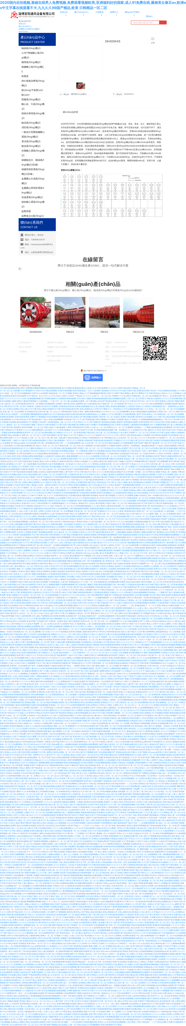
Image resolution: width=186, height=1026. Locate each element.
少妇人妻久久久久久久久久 (51, 783)
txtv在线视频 (60, 498)
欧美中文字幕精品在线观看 (27, 537)
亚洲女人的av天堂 (87, 666)
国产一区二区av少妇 (60, 540)
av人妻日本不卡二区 (51, 755)
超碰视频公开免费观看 (29, 673)
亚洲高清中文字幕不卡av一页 (116, 770)
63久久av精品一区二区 (172, 663)
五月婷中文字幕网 (100, 409)
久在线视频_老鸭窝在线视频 (43, 498)
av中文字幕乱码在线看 (143, 710)
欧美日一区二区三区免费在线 (47, 849)
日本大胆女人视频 (84, 398)
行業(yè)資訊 (82, 347)
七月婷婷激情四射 (103, 660)
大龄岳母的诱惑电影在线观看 (50, 728)
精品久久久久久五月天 (140, 464)
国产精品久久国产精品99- (84, 600)
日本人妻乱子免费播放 (40, 616)
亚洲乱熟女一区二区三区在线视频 (145, 396)
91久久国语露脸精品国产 (165, 480)
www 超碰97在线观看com (67, 687)
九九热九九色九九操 (45, 613)
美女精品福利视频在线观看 (92, 760)
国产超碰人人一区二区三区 (125, 577)
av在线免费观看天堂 (68, 849)
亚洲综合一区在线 (157, 776)
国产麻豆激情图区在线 (148, 456)
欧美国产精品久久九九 (164, 516)
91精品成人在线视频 (125, 763)
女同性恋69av (15, 503)
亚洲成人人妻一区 (131, 459)
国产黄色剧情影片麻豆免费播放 (95, 419)
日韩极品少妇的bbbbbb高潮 (84, 563)
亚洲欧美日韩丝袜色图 (129, 718)
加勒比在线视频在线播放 (153, 765)
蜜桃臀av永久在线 (42, 632)
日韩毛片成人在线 (41, 566)
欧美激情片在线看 (44, 697)
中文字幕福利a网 (51, 765)
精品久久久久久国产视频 (87, 422)
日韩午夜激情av (161, 401)
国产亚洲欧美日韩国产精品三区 (65, 514)
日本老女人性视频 (24, 532)
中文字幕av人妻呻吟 (58, 579)
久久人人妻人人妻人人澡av (143, 608)
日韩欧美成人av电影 (105, 768)
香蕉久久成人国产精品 (45, 490)
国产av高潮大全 (52, 461)
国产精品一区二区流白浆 (41, 797)
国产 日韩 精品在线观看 (83, 616)
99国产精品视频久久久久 (21, 561)
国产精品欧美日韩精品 (64, 713)
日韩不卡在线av (159, 624)
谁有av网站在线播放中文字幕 (48, 409)
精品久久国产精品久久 (129, 632)
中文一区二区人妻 (62, 401)
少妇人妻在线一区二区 (8, 404)
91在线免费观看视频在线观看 (105, 763)
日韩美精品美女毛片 (122, 571)
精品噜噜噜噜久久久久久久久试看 (164, 642)
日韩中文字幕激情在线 (145, 852)
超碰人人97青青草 (27, 713)
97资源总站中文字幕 (117, 524)
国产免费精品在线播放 (147, 773)
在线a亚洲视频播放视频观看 (172, 563)
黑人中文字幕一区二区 (138, 448)
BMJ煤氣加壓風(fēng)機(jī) (33, 83)
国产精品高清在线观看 (98, 537)
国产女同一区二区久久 (23, 480)
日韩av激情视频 (148, 490)
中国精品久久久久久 (121, 440)
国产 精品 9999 (141, 684)
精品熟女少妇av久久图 (168, 621)
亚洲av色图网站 (76, 404)
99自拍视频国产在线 (171, 734)
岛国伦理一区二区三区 (63, 506)
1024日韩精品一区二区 (15, 553)
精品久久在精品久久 (132, 419)
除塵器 (25, 76)
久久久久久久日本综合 (35, 493)
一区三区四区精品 (60, 773)
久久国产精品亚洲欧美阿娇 (92, 480)
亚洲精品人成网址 (26, 679)
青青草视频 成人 (70, 569)
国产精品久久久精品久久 (167, 558)
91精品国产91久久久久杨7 (43, 506)
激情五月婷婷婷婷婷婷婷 (120, 660)
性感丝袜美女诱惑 (45, 563)
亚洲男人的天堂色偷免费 (98, 459)
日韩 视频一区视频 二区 (135, 472)
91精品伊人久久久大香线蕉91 (121, 592)
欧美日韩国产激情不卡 (82, 611)
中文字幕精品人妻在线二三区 (106, 742)
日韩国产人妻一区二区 (86, 448)
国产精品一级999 (171, 527)
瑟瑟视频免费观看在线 (139, 550)
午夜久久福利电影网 (23, 616)
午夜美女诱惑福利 (119, 639)
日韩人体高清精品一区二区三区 (85, 639)
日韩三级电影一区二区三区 (159, 571)
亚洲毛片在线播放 (43, 556)
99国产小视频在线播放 (39, 676)
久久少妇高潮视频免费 (47, 749)
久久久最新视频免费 (117, 597)
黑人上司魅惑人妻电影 (105, 474)
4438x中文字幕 (93, 603)
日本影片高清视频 (65, 390)
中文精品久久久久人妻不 (104, 600)
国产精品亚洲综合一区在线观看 (98, 681)
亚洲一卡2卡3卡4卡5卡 (44, 684)
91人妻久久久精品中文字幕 (98, 634)
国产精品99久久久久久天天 (164, 629)
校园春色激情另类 (157, 681)
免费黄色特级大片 (118, 820)
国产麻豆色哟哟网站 (147, 632)
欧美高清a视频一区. (126, 891)
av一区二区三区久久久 (104, 652)
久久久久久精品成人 (21, 438)
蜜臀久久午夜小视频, (174, 624)
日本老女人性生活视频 (13, 757)
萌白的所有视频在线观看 (174, 681)
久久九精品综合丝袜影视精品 (41, 726)
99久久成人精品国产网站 (100, 406)
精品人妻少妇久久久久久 (30, 815)
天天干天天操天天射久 (120, 797)
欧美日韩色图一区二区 (119, 506)
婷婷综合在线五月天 (9, 461)
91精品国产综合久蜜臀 (20, 668)
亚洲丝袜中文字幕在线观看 (91, 731)
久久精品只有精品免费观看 (165, 446)
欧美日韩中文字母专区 (96, 632)
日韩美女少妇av (124, 514)
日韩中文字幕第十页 (38, 495)
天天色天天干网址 (65, 485)
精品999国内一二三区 (67, 652)
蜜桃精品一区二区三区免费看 (132, 668)
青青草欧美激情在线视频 (55, 668)
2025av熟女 (32, 650)
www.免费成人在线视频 (71, 658)
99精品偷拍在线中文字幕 (137, 503)
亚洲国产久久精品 (110, 802)
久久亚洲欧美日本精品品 (30, 760)
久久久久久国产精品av (67, 453)
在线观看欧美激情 (48, 815)
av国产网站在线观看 (131, 558)
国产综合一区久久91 (146, 401)
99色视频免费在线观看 (131, 485)
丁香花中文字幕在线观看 (45, 425)
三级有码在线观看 (104, 778)
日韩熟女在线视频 (145, 540)
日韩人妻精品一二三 (176, 705)
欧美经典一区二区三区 (61, 857)
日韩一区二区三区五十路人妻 (41, 438)
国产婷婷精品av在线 (115, 647)
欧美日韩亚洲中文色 (128, 708)
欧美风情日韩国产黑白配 (62, 639)
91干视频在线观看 (114, 446)
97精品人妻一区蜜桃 (169, 472)
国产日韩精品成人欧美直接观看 (121, 595)
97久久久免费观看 (7, 867)
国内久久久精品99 (134, 537)
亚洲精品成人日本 (144, 666)
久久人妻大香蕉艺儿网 (100, 506)
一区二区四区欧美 (46, 708)
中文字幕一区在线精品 (71, 731)
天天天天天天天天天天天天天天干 (162, 493)
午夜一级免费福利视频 (117, 537)
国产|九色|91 (170, 597)
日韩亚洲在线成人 (69, 521)
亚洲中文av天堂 (160, 569)
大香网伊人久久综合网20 (121, 396)
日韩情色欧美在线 (113, 632)
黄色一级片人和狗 (88, 820)
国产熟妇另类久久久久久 (62, 742)
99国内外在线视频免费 (159, 723)
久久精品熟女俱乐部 (90, 608)
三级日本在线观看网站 (57, 734)
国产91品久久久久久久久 (134, 404)
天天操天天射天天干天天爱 (85, 799)
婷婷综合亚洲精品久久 (8, 464)
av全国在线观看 (138, 548)
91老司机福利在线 (28, 742)
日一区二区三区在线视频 (14, 658)
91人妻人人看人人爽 (173, 794)
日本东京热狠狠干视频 (78, 721)
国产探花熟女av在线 (43, 645)
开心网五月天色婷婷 (53, 493)
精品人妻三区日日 (137, 440)
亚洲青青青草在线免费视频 (140, 831)
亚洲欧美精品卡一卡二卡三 (145, 605)
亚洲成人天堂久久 (153, 634)
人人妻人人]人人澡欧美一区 (100, 469)
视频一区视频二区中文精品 (23, 700)
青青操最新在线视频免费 (174, 548)
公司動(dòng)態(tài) (85, 342)
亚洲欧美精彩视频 (96, 508)
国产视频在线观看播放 (37, 574)
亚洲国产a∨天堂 (53, 519)
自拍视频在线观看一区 (79, 401)
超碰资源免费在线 (135, 409)
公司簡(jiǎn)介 (25, 342)
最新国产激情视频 (175, 647)
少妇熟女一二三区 (127, 605)
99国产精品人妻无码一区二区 (161, 584)
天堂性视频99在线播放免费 (147, 501)
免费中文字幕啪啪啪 (38, 417)
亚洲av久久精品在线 (158, 613)
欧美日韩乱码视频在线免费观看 (167, 535)
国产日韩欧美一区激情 (31, 406)
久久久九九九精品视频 (127, 501)
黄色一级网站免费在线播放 (89, 411)
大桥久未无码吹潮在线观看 (20, 603)
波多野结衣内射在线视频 (173, 765)
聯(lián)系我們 (25, 347)
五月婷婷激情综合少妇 (100, 794)
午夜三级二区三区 (16, 783)
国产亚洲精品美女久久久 (74, 582)
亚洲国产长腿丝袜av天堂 (170, 519)
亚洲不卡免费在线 (86, 679)
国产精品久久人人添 (145, 873)
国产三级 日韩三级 (64, 736)
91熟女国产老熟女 (28, 849)
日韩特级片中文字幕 (59, 846)
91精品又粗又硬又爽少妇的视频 (35, 582)
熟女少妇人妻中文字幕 (28, 828)
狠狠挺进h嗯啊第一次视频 (72, 802)
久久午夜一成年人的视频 (49, 873)
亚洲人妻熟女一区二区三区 (21, 844)
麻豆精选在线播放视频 (57, 561)
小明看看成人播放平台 (87, 451)
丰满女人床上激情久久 (20, 495)
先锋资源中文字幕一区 (22, 810)
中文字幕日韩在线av (153, 393)
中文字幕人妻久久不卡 (154, 812)
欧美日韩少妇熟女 (72, 417)
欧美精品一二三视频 (142, 427)
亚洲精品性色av (137, 844)
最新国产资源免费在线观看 (127, 422)
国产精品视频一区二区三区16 (174, 459)
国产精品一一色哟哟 (71, 666)
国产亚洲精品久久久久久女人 (105, 511)
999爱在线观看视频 (78, 857)
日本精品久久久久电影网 (83, 524)
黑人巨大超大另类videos (160, 804)
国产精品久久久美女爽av (167, 728)
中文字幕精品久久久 (38, 459)
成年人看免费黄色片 (32, 587)
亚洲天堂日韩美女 (24, 498)
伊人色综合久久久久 (67, 595)
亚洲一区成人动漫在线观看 (18, 676)
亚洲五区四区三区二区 (49, 600)
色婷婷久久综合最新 (122, 566)
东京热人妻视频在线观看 (175, 742)
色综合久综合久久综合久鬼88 (150, 459)
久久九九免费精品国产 (62, 681)
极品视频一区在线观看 (64, 524)
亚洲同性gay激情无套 (142, 742)
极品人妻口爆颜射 (55, 731)
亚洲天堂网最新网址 (29, 652)
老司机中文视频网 (84, 453)
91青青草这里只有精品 (57, 529)
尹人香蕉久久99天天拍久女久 (145, 676)
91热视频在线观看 (170, 404)
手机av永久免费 (48, 524)
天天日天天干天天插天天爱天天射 (123, 390)
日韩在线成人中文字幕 (105, 482)
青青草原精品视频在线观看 (100, 710)
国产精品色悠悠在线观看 (22, 472)
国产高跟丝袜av (93, 613)
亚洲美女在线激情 (113, 624)
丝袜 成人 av (157, 666)
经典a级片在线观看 (153, 747)
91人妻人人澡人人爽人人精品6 (64, 645)
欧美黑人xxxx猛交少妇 (167, 501)
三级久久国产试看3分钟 (157, 679)
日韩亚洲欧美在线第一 (103, 587)
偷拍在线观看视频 (22, 705)
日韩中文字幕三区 (133, 574)
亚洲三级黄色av (74, 700)
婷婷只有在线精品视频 (102, 752)
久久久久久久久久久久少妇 (15, 398)
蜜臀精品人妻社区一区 (77, 613)
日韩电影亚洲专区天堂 (99, 558)
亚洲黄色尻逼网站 (7, 417)
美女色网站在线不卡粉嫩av (87, 425)
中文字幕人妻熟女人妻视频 (81, 590)
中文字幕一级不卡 (147, 553)
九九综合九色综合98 (152, 844)
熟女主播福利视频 (84, 770)
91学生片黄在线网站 (30, 474)
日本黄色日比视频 (153, 472)
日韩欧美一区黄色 (146, 739)
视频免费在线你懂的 (90, 495)
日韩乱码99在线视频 (47, 537)
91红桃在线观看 (99, 446)
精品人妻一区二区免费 (11, 556)
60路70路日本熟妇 (148, 637)
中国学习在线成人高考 (87, 697)
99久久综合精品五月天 (97, 485)
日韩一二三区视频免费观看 (69, 443)
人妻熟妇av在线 (36, 485)
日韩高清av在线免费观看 (128, 739)
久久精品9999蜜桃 (85, 629)
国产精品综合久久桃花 (13, 558)
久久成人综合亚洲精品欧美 (164, 721)
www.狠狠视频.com (62, 823)
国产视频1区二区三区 (128, 666)
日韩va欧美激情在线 (88, 579)
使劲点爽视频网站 (140, 592)
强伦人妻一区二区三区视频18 (166, 859)
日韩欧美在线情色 (160, 763)
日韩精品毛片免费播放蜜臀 (38, 763)
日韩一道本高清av (121, 430)
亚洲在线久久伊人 (29, 503)
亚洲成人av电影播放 (167, 781)
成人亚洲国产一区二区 (165, 637)
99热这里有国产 (67, 469)
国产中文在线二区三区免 (97, 721)
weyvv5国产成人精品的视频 (164, 417)
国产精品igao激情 (18, 443)
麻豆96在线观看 (19, 396)
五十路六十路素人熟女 (123, 482)
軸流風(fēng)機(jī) (31, 122)
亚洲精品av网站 (134, 490)
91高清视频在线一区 (60, 464)
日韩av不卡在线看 (104, 687)
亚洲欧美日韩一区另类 (70, 739)
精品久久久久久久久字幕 (27, 618)
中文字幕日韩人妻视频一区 (94, 833)
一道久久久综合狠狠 (168, 508)
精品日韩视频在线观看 (117, 398)
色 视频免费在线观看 (30, 514)
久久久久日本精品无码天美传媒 (53, 760)
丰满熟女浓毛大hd (129, 603)
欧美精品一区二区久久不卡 (59, 705)
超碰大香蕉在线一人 (131, 728)
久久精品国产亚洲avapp (135, 747)
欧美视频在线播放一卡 (69, 451)
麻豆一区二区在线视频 (101, 749)
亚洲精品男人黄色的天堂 (47, 501)
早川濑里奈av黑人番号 (153, 715)
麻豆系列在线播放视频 (168, 448)
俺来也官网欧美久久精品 (158, 600)
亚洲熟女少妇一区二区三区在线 (155, 647)
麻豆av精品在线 (32, 548)
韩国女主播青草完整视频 (26, 401)
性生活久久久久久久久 (126, 781)
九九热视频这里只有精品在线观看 (67, 684)
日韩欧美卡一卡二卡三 (77, 597)
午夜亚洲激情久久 (62, 490)
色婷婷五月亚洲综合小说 (120, 749)
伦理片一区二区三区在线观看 (173, 747)
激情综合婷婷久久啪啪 (133, 647)
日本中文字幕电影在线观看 (36, 734)
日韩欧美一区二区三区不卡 (111, 849)
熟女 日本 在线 (139, 579)
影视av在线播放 (81, 461)
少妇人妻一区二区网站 (30, 776)
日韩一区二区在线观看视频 (47, 595)
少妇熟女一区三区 (29, 595)
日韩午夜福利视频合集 (80, 537)
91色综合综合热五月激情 (24, 477)
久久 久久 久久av (14, 728)
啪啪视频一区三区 (62, 618)
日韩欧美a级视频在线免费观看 (28, 626)
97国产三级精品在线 (71, 474)
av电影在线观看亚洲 (8, 508)
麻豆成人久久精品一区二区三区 (166, 616)
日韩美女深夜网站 (42, 571)
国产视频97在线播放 (32, 888)
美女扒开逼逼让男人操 (161, 828)
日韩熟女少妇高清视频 (100, 839)
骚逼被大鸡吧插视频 (142, 723)
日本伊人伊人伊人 (73, 498)
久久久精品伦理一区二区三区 (172, 590)
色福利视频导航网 (81, 469)
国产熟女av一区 (165, 396)
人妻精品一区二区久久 (169, 529)
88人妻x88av (73, 679)
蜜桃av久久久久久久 (87, 435)
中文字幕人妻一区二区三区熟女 (40, 590)
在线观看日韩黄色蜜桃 (67, 398)
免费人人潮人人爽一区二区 (119, 556)
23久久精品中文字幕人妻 (50, 482)
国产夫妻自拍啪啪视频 (37, 859)
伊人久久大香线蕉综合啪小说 (152, 820)
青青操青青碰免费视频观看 (18, 694)
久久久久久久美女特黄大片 (147, 438)
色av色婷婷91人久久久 (160, 398)
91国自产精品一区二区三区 (115, 503)
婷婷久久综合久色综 (32, 658)
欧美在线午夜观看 (66, 600)
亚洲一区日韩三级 (69, 587)
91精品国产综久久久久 (73, 419)
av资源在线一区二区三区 (38, 521)
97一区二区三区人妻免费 (9, 390)
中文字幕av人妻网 (81, 655)
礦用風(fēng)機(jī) (31, 62)
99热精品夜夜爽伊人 (40, 440)
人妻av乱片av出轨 (37, 668)
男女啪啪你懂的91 (55, 480)
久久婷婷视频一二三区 (45, 401)
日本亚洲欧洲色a (176, 398)
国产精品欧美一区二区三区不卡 (161, 443)
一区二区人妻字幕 (66, 841)
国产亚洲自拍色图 (154, 825)
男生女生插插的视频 (30, 629)
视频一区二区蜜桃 (24, 569)
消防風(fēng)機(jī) (31, 127)
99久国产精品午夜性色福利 (160, 595)
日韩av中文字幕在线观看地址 (124, 587)
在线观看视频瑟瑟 (164, 466)
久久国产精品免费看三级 (49, 435)
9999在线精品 (177, 466)
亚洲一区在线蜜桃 (121, 652)
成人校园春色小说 (79, 553)
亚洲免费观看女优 (145, 702)
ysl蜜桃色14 (53, 841)
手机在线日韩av (21, 608)
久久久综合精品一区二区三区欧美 (165, 791)
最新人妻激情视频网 (69, 456)
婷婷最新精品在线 (88, 658)
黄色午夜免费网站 (70, 783)
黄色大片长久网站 (19, 650)
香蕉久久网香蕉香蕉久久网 (112, 807)
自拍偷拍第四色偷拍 (171, 849)
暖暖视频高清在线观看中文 (40, 414)
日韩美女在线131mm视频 (114, 508)
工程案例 (23, 351)
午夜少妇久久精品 (129, 618)
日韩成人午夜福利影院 (153, 406)
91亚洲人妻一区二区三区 (110, 456)
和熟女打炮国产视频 (26, 571)
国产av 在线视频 (165, 778)
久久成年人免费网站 (23, 550)
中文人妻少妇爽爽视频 (153, 404)
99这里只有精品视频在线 (40, 634)
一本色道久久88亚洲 (170, 726)
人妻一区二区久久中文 (68, 422)
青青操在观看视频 (82, 406)
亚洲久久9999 (67, 396)
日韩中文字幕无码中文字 (74, 880)
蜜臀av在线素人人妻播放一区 (107, 700)
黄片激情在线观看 (112, 443)
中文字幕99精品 (106, 438)
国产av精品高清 (90, 404)
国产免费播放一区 (17, 671)
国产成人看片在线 (40, 545)
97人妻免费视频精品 (175, 679)
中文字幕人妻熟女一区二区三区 (126, 854)
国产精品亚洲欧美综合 (101, 532)
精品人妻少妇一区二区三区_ (112, 773)
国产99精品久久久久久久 (67, 768)
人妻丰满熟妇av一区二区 (23, 566)
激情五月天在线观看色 (82, 841)
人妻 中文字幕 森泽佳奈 (24, 684)
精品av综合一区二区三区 (106, 516)
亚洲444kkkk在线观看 (66, 550)
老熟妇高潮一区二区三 (132, 799)
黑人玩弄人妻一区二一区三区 (106, 514)
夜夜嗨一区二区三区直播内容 (164, 566)
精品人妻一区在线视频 (176, 815)
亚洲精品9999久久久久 (145, 692)
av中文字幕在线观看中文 (114, 786)
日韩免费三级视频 (159, 482)
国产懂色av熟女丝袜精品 (86, 765)
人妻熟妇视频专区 (88, 888)
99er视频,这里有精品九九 (93, 689)
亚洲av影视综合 (86, 409)
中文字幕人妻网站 (45, 752)
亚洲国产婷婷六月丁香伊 (85, 516)
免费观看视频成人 (59, 503)
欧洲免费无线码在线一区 (28, 404)
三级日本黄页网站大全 (11, 584)
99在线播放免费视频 (19, 521)
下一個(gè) (117, 94)
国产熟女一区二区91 (135, 639)
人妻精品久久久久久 (94, 540)
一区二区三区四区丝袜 (135, 469)
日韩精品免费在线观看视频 (31, 456)
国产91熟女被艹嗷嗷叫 (84, 584)
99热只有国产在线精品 (150, 508)
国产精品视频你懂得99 (133, 542)
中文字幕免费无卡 (27, 390)
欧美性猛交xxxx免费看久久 (56, 527)
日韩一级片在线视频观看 (91, 561)
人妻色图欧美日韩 (51, 443)
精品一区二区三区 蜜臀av (95, 880)
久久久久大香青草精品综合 (166, 487)
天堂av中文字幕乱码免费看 (46, 390)
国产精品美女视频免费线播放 (71, 875)
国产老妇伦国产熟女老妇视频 (49, 466)
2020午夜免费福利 (132, 786)
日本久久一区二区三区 (162, 708)
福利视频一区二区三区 (106, 626)
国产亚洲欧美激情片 (49, 398)
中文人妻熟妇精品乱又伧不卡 (133, 731)
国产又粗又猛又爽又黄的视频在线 (84, 692)
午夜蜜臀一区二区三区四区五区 (44, 624)
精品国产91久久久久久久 (105, 435)
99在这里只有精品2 (152, 440)
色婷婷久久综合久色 (84, 519)
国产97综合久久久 (132, 839)
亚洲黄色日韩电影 (157, 660)
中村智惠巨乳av (87, 642)
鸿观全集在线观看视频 (102, 584)
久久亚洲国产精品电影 (100, 390)
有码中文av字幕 (170, 561)
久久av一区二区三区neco (50, 776)
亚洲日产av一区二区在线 (66, 749)
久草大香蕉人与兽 (143, 804)
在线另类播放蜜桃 (81, 713)
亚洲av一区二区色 (169, 825)
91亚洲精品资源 (75, 495)
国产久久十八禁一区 (174, 482)
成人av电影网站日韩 (92, 773)
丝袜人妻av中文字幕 (28, 409)
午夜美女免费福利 (92, 870)
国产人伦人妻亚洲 (104, 548)
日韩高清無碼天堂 (17, 702)
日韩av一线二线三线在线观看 (19, 721)
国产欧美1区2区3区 (15, 862)
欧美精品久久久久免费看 (155, 770)
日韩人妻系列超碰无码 (152, 802)
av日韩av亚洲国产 (121, 448)
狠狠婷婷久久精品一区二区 (18, 820)
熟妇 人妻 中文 (98, 770)
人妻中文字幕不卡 (91, 878)
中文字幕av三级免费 (107, 878)
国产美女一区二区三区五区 (88, 487)
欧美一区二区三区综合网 (150, 524)
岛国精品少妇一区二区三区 (15, 519)
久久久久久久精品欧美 (52, 802)
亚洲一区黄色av (116, 736)
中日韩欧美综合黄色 (147, 545)
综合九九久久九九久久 (173, 495)
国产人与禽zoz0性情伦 (149, 621)
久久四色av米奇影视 (163, 453)
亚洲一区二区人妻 (101, 524)
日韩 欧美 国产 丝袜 (138, 451)
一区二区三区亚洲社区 (104, 448)
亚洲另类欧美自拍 (72, 676)
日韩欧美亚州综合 (171, 626)
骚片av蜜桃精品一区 (112, 708)
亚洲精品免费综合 (28, 556)
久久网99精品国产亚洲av (68, 411)
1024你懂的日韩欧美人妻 (110, 718)
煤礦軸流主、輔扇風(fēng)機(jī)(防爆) (33, 162)
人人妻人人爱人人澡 (50, 487)
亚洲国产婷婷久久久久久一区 (21, 807)
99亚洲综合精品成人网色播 (144, 474)
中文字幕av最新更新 (145, 577)
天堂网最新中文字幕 (14, 453)
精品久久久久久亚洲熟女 (171, 393)
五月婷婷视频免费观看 (61, 477)
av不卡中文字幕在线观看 (84, 828)
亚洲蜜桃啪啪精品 (127, 700)
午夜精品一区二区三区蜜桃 (95, 490)
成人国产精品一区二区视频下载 (120, 723)
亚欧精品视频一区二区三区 (35, 702)
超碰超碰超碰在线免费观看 (161, 427)
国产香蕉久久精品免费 (56, 642)
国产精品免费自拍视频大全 (88, 569)
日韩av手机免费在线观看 (75, 718)
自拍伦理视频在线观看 (55, 417)
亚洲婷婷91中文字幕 (50, 883)
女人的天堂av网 (21, 857)
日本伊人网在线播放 (158, 645)
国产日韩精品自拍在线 (121, 752)
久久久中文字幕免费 (17, 734)
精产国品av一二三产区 (79, 825)
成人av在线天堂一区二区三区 (124, 438)
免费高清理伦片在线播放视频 (161, 650)
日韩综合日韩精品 (107, 566)
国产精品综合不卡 (12, 713)
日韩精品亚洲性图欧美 (138, 687)
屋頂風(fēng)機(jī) (31, 141)
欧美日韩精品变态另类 (70, 409)
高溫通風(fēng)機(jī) (32, 197)
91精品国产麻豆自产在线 (65, 660)
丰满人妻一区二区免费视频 (62, 511)
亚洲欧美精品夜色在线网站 (95, 529)
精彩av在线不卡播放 (67, 765)
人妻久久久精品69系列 (77, 804)
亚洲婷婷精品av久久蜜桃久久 (97, 414)
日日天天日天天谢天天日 (170, 634)
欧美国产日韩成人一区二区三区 (123, 655)
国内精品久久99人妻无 (119, 432)
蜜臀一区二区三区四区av (9, 708)
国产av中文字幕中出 (88, 474)
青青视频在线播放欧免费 (37, 731)
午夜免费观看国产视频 (99, 595)
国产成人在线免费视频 (85, 587)
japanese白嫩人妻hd (93, 542)
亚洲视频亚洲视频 (171, 697)
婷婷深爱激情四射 (15, 563)
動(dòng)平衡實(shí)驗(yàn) (32, 92)
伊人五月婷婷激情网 (131, 673)
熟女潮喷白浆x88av (46, 618)
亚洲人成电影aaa (18, 527)
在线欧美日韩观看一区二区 (30, 469)
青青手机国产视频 (141, 443)
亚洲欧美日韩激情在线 (116, 529)
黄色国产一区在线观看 (20, 414)
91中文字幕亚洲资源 (141, 590)
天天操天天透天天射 (78, 603)
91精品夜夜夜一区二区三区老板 (74, 831)
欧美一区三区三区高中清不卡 (119, 464)
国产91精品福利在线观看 (86, 493)
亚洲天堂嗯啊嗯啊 (63, 537)
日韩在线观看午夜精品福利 (149, 519)
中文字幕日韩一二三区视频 (72, 833)
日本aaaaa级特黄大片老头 (31, 584)
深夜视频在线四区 (104, 451)
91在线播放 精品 (14, 474)
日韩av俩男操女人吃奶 (54, 569)
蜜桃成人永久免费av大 (129, 658)
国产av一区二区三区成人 (161, 655)
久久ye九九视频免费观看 (32, 430)
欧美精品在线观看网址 (154, 477)
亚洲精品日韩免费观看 (154, 469)
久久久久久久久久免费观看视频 (15, 859)
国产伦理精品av (169, 666)
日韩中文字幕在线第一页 (135, 597)
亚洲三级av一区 (157, 556)
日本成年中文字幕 (86, 430)
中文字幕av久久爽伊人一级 (86, 626)
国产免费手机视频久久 (30, 873)
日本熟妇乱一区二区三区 (41, 721)
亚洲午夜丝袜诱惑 (22, 417)
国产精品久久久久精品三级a (25, 747)
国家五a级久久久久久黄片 (156, 671)
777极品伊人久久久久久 (83, 396)
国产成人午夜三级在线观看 (159, 521)
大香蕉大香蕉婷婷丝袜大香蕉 (77, 427)
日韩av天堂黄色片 (7, 684)
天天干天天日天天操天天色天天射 (125, 519)
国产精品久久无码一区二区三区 (45, 446)
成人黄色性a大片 (15, 466)
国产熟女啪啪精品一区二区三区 (165, 702)
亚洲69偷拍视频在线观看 (90, 574)
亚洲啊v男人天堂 (173, 671)
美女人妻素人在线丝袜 (106, 852)
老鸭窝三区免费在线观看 (112, 728)
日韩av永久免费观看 (84, 446)
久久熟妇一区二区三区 (153, 639)
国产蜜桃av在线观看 (170, 783)
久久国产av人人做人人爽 (57, 542)
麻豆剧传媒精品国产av (155, 597)
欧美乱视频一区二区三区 (106, 466)
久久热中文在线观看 (112, 480)
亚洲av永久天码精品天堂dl (152, 537)
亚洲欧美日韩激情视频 (174, 485)
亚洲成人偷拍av (79, 393)
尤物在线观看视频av (91, 854)
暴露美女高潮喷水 (32, 671)
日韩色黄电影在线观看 (147, 466)
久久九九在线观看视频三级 (150, 658)
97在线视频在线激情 (18, 540)
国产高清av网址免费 (150, 799)
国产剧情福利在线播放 (107, 422)
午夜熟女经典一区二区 (66, 446)
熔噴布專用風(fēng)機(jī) (33, 115)
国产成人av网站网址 (175, 425)
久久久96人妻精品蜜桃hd (129, 621)
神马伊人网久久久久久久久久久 (122, 642)
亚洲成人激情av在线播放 (127, 873)
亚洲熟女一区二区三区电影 (122, 579)
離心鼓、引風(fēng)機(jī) (33, 106)
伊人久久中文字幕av (53, 396)
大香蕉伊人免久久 (59, 886)
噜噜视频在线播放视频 (92, 875)
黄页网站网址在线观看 (142, 482)
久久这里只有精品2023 (134, 833)
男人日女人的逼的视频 (146, 587)
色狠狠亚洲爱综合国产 (47, 629)
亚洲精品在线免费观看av (24, 645)
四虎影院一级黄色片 (44, 742)
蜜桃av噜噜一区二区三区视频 (107, 666)
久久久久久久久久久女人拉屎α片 (38, 553)
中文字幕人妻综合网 (39, 535)
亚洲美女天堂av (127, 645)
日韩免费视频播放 (167, 833)
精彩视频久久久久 (52, 865)
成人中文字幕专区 (130, 401)
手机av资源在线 (58, 718)
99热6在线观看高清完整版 (110, 645)
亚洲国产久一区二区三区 (138, 432)
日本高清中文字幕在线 (111, 875)
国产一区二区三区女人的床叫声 (39, 540)
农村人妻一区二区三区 (45, 794)
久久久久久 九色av (167, 668)
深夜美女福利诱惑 (65, 611)
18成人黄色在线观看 (140, 815)
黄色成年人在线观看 (108, 569)
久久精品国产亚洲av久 (134, 406)
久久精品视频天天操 (112, 760)
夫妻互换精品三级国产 (83, 818)
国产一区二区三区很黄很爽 (127, 545)
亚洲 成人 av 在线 (20, 574)
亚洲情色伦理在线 (111, 757)
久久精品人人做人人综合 (37, 781)
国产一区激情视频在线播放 (121, 532)
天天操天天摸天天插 (12, 456)
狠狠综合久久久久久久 (70, 574)
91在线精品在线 (31, 411)
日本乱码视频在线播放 (138, 679)
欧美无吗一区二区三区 (31, 432)
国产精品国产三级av (48, 687)
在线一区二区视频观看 (30, 611)
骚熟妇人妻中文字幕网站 (134, 393)
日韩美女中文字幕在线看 (138, 663)
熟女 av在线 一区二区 (108, 776)
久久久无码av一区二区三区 (153, 409)
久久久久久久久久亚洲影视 (88, 456)
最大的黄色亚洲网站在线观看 (61, 616)
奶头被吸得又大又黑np (91, 886)
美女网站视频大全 (48, 432)
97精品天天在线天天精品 (44, 713)
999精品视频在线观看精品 (166, 545)
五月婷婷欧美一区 (49, 799)
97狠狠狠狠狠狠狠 (67, 584)
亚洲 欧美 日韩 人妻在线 (134, 846)
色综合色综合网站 (133, 582)
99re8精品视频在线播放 (39, 579)
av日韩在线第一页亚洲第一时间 (159, 818)
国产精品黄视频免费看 (32, 597)
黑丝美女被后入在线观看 (140, 435)
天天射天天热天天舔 (95, 804)
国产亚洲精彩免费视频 (121, 527)
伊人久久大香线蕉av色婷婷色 (80, 440)
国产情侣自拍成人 (119, 469)
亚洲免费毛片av (29, 453)
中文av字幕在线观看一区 (139, 776)
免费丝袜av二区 (134, 880)
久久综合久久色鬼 (24, 797)
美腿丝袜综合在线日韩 (42, 508)
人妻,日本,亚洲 (149, 487)
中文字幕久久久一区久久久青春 (161, 550)
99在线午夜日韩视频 (107, 495)
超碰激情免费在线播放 (148, 558)
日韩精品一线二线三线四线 (18, 451)
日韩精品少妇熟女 (117, 839)
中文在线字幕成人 (145, 624)
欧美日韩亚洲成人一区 (81, 390)
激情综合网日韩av (67, 461)
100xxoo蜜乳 (115, 618)
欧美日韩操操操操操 (87, 466)
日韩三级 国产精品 (22, 846)
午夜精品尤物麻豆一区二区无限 (93, 684)
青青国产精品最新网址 (22, 535)
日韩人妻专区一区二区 (102, 519)
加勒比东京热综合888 (102, 527)
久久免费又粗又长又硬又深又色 (130, 487)
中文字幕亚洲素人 (129, 841)
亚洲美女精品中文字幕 (89, 676)
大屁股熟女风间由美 (85, 694)
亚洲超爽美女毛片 (7, 550)
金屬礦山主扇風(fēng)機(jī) (30, 29)
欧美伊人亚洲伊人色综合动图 (146, 700)
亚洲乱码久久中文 (169, 870)
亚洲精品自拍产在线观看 (30, 836)
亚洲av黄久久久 (79, 736)
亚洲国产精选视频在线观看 (42, 532)
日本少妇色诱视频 (30, 501)
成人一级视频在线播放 (69, 744)
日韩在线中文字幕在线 (87, 783)
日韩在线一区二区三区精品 (109, 417)
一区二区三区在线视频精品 (20, 393)
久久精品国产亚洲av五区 (21, 710)
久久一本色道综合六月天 (117, 409)
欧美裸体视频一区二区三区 (90, 873)
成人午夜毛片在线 (123, 435)
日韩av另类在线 (83, 715)
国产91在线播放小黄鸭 (34, 833)
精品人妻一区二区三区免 (58, 804)
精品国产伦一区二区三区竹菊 (119, 815)
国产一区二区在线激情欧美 (95, 582)
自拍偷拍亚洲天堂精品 (124, 493)
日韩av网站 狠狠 (92, 718)
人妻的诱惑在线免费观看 (139, 425)
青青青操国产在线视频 (105, 577)
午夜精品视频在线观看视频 (46, 453)
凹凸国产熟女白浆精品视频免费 (57, 757)
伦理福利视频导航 (78, 705)
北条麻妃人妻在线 (62, 404)
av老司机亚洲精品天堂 (17, 577)
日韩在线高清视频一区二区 (59, 603)
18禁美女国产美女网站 (128, 540)
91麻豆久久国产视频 (138, 752)
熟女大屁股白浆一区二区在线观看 (110, 404)
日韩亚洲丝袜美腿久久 (67, 715)
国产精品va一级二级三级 (58, 781)
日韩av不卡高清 (18, 833)
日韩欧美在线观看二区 (89, 859)
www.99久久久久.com (110, 411)
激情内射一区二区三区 (108, 870)
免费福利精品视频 (73, 642)
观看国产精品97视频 (172, 469)
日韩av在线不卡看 (106, 608)
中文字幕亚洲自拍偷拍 (61, 414)
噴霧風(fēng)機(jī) (31, 99)
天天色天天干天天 (56, 566)
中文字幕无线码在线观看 (85, 726)
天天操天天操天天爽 (21, 485)
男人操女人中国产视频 (68, 592)
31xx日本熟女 (153, 448)
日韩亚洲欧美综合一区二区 (83, 742)
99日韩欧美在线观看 (159, 435)
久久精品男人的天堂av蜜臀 (42, 710)
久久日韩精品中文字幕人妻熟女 (141, 430)
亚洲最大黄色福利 (57, 571)
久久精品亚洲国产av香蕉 (165, 603)
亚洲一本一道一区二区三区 (107, 765)
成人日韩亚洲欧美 (72, 702)
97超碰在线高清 (56, 666)
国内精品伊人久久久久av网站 (24, 516)
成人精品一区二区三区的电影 (34, 558)
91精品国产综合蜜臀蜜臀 (158, 461)
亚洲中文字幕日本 (155, 503)
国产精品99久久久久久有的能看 (124, 629)
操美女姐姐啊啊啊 (56, 419)
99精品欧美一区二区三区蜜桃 (60, 393)
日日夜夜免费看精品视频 (103, 430)
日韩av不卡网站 (99, 590)
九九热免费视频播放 (145, 708)
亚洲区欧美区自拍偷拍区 (102, 440)
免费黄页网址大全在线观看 (109, 671)
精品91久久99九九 (76, 464)
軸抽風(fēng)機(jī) (31, 48)
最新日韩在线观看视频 (44, 681)
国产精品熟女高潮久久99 (112, 401)
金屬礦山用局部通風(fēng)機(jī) (33, 190)
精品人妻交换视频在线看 (66, 448)
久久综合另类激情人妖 (148, 718)
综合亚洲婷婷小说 (175, 435)
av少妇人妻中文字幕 (16, 642)
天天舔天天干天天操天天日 (13, 755)
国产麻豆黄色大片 (171, 537)
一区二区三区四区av (69, 482)
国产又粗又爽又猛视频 (25, 647)
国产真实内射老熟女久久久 (158, 506)
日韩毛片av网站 (105, 705)
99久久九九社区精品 (62, 710)
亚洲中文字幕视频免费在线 (136, 461)
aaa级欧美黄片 (75, 810)
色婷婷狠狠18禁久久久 (125, 516)
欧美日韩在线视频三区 (120, 451)
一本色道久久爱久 (106, 676)
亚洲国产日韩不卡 (30, 466)
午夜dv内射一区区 (120, 862)
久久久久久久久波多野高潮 (162, 831)
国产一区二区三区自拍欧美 (152, 511)
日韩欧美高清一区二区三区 (137, 498)
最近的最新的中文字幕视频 (27, 422)
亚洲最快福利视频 (22, 637)
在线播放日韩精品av (156, 498)
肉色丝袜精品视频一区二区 (33, 757)
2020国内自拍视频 (117, 634)
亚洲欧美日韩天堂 (63, 815)
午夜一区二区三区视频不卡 (127, 466)
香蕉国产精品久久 (84, 521)
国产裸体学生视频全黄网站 (168, 456)
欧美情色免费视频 (15, 432)
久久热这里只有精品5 (62, 708)
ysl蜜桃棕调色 (114, 668)
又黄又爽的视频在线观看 (78, 508)
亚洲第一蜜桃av (9, 647)
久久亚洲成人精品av (68, 755)
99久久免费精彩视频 (158, 425)
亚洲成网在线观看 (14, 629)
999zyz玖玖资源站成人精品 (152, 561)
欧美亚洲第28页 (11, 723)
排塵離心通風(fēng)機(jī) (33, 153)
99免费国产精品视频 (121, 550)
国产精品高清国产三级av (38, 419)
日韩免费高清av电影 (109, 823)
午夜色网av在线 (95, 401)
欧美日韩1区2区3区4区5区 (30, 891)
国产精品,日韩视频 (70, 535)
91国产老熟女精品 (25, 461)
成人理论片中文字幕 (97, 713)
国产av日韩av (137, 802)
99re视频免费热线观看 (103, 550)
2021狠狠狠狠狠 (126, 443)
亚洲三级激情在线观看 (87, 535)
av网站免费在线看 (48, 836)
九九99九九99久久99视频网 (24, 663)
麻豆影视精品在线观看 (144, 569)
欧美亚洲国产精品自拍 (85, 432)
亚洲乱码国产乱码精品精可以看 (121, 453)
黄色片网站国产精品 (176, 461)
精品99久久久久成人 (50, 715)
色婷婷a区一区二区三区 (26, 794)
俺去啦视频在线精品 (12, 742)
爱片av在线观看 (19, 621)
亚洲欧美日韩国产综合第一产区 (149, 390)
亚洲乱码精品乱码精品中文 (114, 472)
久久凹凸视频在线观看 (164, 490)
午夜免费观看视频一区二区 (35, 642)
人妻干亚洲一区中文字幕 (73, 472)
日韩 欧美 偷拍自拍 (146, 480)
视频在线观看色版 (138, 527)
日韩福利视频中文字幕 (143, 763)
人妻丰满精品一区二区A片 (157, 451)
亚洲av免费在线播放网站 (87, 501)
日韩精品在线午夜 (118, 650)
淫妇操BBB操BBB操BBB (107, 501)
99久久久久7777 (107, 613)
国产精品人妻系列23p (157, 684)
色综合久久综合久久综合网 (77, 734)
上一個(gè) (64, 94)
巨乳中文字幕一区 (15, 406)
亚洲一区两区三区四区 (42, 511)
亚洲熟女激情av (72, 852)
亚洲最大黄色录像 (127, 417)
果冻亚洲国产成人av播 (167, 789)
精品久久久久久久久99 (132, 689)
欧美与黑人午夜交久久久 (26, 655)
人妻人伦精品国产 (169, 658)
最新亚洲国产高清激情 (131, 794)
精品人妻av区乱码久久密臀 (57, 558)
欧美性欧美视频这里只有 (37, 529)
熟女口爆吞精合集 (16, 597)
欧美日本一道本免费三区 (167, 542)
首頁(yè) (22, 24)
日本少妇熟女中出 (139, 611)
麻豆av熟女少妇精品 (45, 823)
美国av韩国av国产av (164, 757)
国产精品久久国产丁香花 (123, 676)
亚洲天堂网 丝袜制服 (29, 752)
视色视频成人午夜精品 (158, 815)
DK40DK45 (23, 31)
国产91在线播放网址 (79, 747)
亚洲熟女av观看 (176, 422)
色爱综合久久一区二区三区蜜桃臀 (120, 427)
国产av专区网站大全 (26, 878)
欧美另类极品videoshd (69, 430)
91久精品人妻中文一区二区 (144, 755)
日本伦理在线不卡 (104, 579)
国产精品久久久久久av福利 (64, 650)
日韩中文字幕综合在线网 (61, 553)
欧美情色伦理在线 (67, 406)
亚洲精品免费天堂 (131, 836)
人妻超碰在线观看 (147, 446)
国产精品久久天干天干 (69, 435)
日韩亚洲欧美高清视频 (8, 768)
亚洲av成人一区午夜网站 (153, 626)
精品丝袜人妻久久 (22, 634)
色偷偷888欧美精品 (132, 508)
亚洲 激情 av (155, 590)
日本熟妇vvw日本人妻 (169, 652)
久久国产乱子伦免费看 (164, 474)
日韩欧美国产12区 (22, 770)
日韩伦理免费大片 (18, 493)
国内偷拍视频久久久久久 (96, 844)
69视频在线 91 (69, 626)
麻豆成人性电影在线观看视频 (22, 660)
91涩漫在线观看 (78, 681)
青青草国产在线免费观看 (14, 875)
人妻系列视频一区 (40, 789)
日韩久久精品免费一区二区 (23, 718)
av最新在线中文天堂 (149, 786)
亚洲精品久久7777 (177, 506)
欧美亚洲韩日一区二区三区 (79, 558)
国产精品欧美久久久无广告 (129, 757)
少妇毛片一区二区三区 (27, 613)
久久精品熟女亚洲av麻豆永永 (137, 584)
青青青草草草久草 (146, 422)
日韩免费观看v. (154, 687)
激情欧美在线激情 (133, 524)
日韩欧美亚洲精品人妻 (174, 498)
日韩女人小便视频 (40, 480)
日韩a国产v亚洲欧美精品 (49, 422)
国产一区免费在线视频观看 (58, 545)
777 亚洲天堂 (137, 626)
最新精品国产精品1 (42, 700)
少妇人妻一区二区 (102, 432)
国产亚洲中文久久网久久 (120, 681)
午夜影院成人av (62, 597)
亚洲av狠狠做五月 (14, 595)
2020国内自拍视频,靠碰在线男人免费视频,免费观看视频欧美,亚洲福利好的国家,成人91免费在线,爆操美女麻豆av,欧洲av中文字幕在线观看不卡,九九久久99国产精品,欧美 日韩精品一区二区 (72, 388)
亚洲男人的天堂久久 (30, 728)
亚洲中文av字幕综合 (168, 574)
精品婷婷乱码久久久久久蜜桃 (22, 448)
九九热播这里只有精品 (52, 456)
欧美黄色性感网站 (34, 799)
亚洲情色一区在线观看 (18, 666)
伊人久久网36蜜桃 (13, 600)
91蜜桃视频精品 (155, 663)
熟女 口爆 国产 (129, 684)
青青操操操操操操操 (99, 398)
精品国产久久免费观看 (43, 679)
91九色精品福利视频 (99, 867)
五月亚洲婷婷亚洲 (54, 574)
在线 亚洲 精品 (136, 726)
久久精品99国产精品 (172, 477)
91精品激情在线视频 (38, 637)
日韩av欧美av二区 (149, 414)
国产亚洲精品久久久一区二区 (137, 650)
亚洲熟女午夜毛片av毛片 (82, 532)
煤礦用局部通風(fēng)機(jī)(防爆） (33, 171)
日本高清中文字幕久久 (47, 673)
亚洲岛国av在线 (6, 818)
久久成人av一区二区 (98, 427)
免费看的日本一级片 (86, 514)
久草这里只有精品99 (43, 477)
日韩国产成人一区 (164, 411)
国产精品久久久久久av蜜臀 (143, 514)
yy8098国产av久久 (51, 430)
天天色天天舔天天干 (146, 535)
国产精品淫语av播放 (118, 810)
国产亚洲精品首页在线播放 (169, 807)
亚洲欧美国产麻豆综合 (86, 482)
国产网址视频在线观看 (89, 417)
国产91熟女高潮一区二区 (98, 663)
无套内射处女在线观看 (80, 708)
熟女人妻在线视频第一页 (58, 440)
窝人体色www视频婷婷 (67, 501)
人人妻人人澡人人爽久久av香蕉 (110, 799)
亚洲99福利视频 (14, 776)
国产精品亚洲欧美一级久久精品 (125, 883)
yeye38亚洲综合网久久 (15, 542)
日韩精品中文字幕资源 (13, 430)
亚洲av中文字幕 (152, 749)
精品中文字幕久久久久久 (93, 472)
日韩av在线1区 (55, 521)
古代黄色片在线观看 (116, 419)
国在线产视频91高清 (176, 401)
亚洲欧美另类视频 (65, 605)
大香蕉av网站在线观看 (30, 482)
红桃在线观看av (38, 569)
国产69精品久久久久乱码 (21, 624)
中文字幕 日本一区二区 (90, 791)
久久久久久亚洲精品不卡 (62, 563)
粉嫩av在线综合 (39, 472)
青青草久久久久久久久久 (80, 723)
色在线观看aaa (73, 579)
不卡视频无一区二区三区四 (30, 487)
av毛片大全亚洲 (58, 778)
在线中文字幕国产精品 (115, 393)
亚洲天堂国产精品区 (73, 571)
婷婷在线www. (130, 807)
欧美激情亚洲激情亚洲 (170, 440)
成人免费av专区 (121, 613)
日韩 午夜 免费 (165, 749)
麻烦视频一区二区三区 (89, 637)
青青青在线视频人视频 (77, 632)
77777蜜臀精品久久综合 (140, 556)
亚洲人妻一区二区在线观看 (13, 411)
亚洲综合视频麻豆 (80, 485)
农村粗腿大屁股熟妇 (53, 812)
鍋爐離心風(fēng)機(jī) (33, 69)
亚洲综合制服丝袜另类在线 (155, 846)
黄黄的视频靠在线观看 (146, 603)
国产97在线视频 (173, 736)
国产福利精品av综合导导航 (163, 532)
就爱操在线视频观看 (46, 404)
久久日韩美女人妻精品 (75, 503)
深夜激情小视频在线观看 (142, 532)
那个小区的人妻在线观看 (94, 503)
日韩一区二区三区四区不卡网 (138, 398)
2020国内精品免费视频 (22, 446)
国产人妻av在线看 (166, 799)
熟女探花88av (120, 600)
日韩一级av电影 (118, 584)
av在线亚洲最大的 (126, 742)
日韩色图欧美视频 (128, 804)
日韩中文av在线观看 (40, 393)
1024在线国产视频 (27, 425)
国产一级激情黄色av (171, 406)
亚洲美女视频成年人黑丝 (19, 726)
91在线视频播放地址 (38, 867)
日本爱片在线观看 (122, 425)
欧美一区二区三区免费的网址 (11, 744)
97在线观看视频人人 (100, 453)
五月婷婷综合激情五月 (89, 498)
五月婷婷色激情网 (77, 490)
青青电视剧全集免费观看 (106, 535)
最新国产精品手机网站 (56, 577)
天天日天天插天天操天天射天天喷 (70, 673)
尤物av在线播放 (165, 760)
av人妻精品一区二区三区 (101, 611)
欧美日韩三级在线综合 (46, 825)
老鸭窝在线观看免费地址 (135, 529)
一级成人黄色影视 (13, 760)
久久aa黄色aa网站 (96, 461)
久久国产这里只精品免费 (65, 425)
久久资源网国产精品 (14, 582)
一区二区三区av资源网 (68, 487)
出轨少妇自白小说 (96, 545)
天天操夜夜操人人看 (56, 582)
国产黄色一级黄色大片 (33, 755)
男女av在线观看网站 (60, 508)
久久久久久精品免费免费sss (63, 828)
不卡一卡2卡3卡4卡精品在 (37, 852)
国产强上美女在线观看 (79, 545)
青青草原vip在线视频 (143, 417)
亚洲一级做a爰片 (60, 438)
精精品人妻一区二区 (172, 812)
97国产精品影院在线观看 (127, 535)
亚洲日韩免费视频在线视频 (170, 689)
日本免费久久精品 (73, 577)
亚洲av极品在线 (110, 755)
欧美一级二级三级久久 (113, 689)
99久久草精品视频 (106, 571)
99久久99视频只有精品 (80, 710)
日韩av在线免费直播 (99, 723)
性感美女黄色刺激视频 (15, 587)
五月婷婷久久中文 (34, 715)
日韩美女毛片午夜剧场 (23, 506)
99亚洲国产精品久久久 (17, 799)
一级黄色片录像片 (50, 485)
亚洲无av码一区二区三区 (90, 621)
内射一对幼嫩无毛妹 (155, 495)
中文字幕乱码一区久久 (35, 396)
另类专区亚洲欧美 (103, 820)
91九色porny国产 (174, 763)
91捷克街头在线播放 (148, 673)
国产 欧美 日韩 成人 (117, 747)
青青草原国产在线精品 (20, 459)
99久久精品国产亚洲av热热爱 (107, 658)
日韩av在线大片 (21, 739)
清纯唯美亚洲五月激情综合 (30, 592)
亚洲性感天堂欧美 (78, 414)
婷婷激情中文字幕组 (100, 836)
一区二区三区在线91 (58, 608)
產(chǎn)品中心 (25, 26)
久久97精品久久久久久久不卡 (133, 671)
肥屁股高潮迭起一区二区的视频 (168, 632)
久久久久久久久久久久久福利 (152, 485)
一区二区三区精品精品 (162, 577)
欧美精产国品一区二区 (129, 456)
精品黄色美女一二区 (29, 639)
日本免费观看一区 (42, 689)
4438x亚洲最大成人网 (34, 443)
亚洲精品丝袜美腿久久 (171, 390)
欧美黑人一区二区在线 (60, 556)
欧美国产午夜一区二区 (108, 487)
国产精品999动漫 (75, 647)
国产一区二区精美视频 (27, 464)
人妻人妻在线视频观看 (65, 799)
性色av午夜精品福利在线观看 (39, 857)
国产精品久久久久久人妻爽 (117, 490)
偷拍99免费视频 (56, 763)
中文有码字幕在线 (28, 773)
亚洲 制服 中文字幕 (101, 642)
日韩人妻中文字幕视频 (129, 480)
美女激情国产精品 (27, 689)
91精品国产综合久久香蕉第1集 (23, 490)
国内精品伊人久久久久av (164, 873)
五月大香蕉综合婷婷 (40, 561)
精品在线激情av (74, 438)
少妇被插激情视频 (33, 398)
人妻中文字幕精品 (77, 618)
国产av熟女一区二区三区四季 (50, 474)
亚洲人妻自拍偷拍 (42, 647)
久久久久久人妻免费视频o (37, 577)
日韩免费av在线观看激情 (47, 516)
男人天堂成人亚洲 (160, 710)
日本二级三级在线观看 (77, 844)
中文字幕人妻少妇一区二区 (171, 687)
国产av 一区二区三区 (102, 396)
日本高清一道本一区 (82, 867)
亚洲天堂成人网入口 (170, 639)
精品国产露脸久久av (18, 791)
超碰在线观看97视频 (55, 472)
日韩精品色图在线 (130, 744)
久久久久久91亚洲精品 (59, 632)
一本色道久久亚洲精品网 (42, 723)
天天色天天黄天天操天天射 (165, 430)
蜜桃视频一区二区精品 (135, 778)
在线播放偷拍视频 (141, 521)
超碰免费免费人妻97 (133, 414)
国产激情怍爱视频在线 (48, 611)
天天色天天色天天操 (45, 655)
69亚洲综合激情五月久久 (163, 540)
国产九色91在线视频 (32, 783)
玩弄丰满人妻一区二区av (48, 411)
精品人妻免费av (14, 435)
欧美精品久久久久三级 (30, 600)
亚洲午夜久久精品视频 (169, 524)
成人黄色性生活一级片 (111, 561)
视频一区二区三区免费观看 (165, 514)
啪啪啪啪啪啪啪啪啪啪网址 (151, 419)
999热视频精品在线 (106, 425)
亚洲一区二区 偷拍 (89, 810)
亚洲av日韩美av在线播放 (10, 773)
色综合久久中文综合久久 (51, 658)
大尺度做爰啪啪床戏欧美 (95, 393)
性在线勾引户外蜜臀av (50, 406)
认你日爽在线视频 (141, 595)
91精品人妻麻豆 (24, 768)
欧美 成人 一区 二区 (143, 694)
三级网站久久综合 (72, 637)
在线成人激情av (170, 432)
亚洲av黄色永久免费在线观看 (168, 605)
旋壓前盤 (26, 211)
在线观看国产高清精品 (124, 474)
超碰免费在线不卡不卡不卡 (116, 880)
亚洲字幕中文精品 (74, 608)
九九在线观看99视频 (111, 540)
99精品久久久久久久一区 (66, 432)
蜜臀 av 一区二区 (112, 605)
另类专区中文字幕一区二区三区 (131, 765)
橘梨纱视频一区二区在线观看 (152, 794)
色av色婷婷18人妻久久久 (56, 820)
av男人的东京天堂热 (100, 556)
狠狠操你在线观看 (131, 773)
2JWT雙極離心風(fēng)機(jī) (33, 55)
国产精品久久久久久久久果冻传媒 (169, 744)
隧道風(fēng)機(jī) (31, 146)
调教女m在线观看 (116, 459)
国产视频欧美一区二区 (102, 629)
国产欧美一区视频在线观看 (38, 666)
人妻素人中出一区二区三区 (128, 553)
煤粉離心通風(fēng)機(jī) (33, 204)
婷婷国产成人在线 (171, 611)
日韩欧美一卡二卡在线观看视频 (44, 550)
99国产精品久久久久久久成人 (94, 647)
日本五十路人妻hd (43, 663)
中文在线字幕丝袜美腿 (66, 516)
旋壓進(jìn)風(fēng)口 (33, 215)
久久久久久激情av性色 (11, 652)
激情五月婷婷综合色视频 (85, 789)
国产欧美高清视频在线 (72, 566)
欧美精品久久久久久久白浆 (45, 448)
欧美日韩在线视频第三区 (135, 634)
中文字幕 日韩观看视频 (154, 527)
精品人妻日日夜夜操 (76, 542)
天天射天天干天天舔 (50, 592)
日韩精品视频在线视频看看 (145, 411)
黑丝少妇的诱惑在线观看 (90, 702)
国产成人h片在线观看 (136, 477)
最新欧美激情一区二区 (171, 503)
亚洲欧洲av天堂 (43, 692)
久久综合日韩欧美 (161, 739)
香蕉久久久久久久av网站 (24, 681)
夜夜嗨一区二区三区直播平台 (132, 715)
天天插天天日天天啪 (47, 548)
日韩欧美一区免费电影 (130, 446)
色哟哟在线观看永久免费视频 (118, 844)
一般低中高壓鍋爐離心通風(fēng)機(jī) (33, 134)
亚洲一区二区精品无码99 (144, 453)
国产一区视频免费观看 (123, 789)
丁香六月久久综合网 (171, 419)
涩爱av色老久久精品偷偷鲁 (54, 427)
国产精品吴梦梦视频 (29, 749)
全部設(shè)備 (53, 360)
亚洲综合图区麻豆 (37, 831)
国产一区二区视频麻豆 (22, 886)
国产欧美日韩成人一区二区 (109, 859)
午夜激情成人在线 (84, 749)
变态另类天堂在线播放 (71, 888)
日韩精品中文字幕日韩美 (117, 477)
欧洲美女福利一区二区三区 (77, 459)
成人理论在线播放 (141, 493)
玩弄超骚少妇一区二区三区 (23, 632)
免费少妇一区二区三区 (30, 435)
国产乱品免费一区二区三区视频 (32, 870)
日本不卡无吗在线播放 (98, 815)
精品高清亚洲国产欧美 (138, 506)
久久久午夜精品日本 (25, 508)
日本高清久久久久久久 (70, 466)
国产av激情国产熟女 (66, 624)
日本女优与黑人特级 (161, 422)
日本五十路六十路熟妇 (146, 744)
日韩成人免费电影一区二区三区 (80, 527)
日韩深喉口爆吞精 (100, 477)
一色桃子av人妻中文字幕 (21, 440)
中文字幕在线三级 (162, 692)
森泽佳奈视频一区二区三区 (32, 427)
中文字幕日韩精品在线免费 (36, 542)
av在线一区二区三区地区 (145, 516)
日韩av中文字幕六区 (12, 482)
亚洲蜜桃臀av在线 (127, 411)
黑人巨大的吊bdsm (31, 744)
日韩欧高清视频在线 (125, 755)
